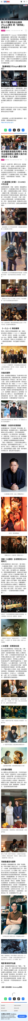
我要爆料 (16, 1010)
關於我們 (3, 1008)
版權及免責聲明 (17, 1005)
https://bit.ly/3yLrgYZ (7, 122)
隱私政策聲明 (4, 1010)
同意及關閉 (22, 1016)
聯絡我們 (3, 1005)
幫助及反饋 (16, 1008)
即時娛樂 (3, 30)
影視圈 (2, 159)
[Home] (6, 1)
